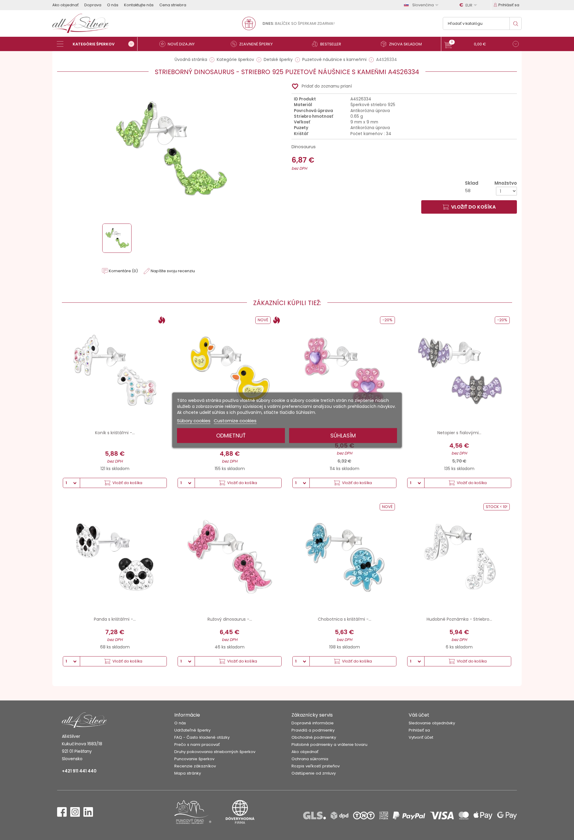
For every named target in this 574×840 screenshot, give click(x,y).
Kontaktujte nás (139, 4)
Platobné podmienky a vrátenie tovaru (329, 744)
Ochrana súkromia (309, 759)
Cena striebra (172, 4)
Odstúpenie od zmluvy (313, 773)
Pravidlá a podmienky (313, 730)
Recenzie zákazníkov (195, 766)
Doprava (92, 4)
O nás (112, 4)
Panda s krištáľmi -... (115, 619)
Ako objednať (65, 4)
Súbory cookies (193, 420)
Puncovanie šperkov (194, 759)
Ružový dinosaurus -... (229, 619)
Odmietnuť (231, 435)
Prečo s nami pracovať (197, 744)
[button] (481, 44)
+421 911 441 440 (79, 771)
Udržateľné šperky (192, 730)
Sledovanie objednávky (432, 723)
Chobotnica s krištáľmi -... (344, 619)
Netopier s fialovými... (459, 433)
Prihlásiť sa (419, 730)
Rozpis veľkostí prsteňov (315, 766)
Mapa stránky (187, 773)
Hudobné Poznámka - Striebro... (459, 619)
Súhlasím (343, 435)
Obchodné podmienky (313, 737)
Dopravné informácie (312, 723)
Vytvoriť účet (421, 737)
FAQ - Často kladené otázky (202, 737)
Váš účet (419, 715)
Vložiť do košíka (473, 207)
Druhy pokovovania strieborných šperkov (214, 752)
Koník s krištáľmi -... (115, 433)
